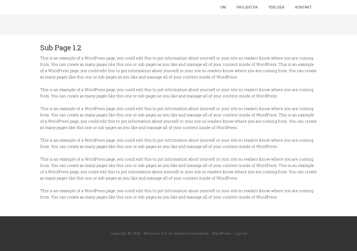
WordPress (221, 233)
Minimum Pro (155, 233)
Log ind (240, 233)
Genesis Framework (191, 233)
